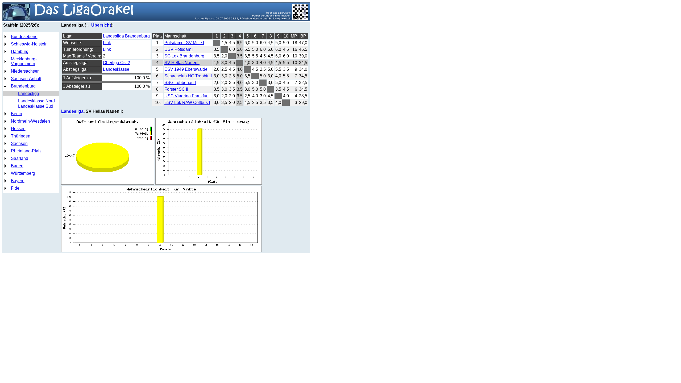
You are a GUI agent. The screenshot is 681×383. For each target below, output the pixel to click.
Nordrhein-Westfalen (30, 121)
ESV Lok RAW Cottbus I (187, 102)
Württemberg (23, 173)
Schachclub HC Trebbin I (188, 76)
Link (107, 42)
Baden (17, 166)
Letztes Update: (205, 18)
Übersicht (101, 25)
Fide (15, 188)
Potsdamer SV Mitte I (184, 42)
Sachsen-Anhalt (26, 78)
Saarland (19, 158)
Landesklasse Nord (36, 101)
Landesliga (28, 93)
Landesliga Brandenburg (126, 36)
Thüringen (20, 136)
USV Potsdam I (178, 49)
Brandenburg (23, 86)
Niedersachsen (25, 71)
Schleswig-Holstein (29, 44)
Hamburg (19, 51)
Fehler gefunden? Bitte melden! (271, 15)
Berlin (16, 113)
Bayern (17, 180)
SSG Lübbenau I (180, 82)
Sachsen (19, 143)
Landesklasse (116, 69)
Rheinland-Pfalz (26, 151)
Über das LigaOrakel (278, 12)
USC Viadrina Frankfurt (186, 96)
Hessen (18, 128)
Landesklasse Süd (35, 106)
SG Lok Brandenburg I (185, 56)
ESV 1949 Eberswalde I (187, 69)
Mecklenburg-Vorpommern (24, 61)
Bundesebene (24, 36)
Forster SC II (176, 89)
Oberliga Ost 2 (116, 62)
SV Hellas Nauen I (182, 62)
